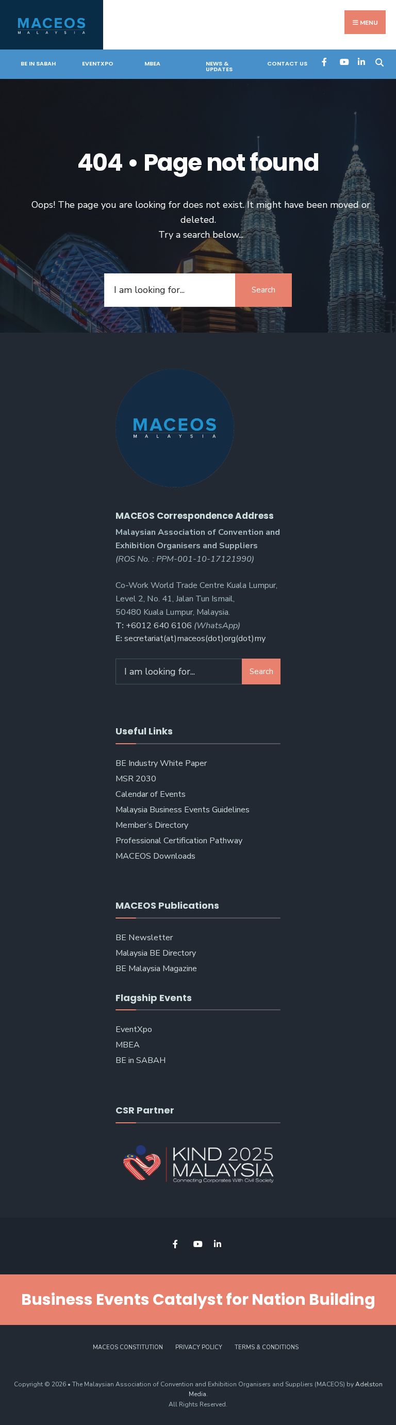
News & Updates (219, 66)
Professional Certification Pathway (179, 840)
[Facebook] (325, 62)
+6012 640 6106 (159, 625)
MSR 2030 (136, 778)
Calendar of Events (151, 794)
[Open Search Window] (379, 62)
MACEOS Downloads (155, 856)
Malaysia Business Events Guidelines (183, 809)
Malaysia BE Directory (156, 953)
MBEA (152, 63)
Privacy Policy (198, 1347)
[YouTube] (343, 62)
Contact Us (287, 63)
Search (263, 290)
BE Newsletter (144, 937)
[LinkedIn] (361, 62)
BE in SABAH (38, 63)
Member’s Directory (152, 825)
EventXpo (97, 63)
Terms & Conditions (267, 1347)
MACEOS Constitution (128, 1347)
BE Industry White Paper (161, 763)
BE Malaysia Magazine (156, 968)
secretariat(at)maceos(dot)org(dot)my (195, 638)
